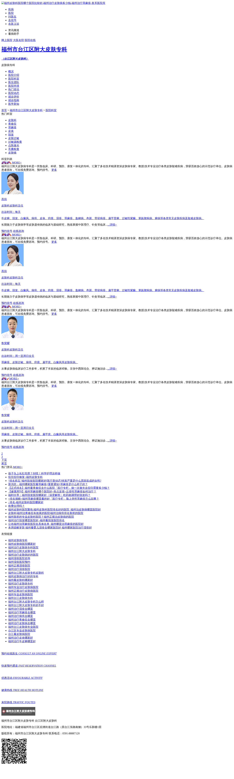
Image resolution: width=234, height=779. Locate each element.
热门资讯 (13, 89)
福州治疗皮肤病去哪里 (22, 623)
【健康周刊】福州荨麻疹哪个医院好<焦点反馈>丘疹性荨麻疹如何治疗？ (52, 491)
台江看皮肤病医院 (19, 634)
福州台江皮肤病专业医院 (23, 626)
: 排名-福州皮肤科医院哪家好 (25, 502)
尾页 (4, 463)
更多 (54, 169)
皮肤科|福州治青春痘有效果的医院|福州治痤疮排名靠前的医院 (45, 513)
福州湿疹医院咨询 (19, 558)
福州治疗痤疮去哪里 (20, 616)
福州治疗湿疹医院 (19, 569)
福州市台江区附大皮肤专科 (26, 110)
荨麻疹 (5, 306)
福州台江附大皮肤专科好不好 (26, 605)
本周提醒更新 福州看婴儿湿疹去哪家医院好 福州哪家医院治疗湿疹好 (50, 527)
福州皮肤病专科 (17, 540)
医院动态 (13, 93)
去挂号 (12, 20)
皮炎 (4, 378)
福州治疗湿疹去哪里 (20, 608)
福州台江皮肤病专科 (20, 598)
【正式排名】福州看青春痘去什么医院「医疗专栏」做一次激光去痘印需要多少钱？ (59, 487)
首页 (4, 110)
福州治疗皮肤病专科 (20, 583)
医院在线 (30, 40)
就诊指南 (13, 100)
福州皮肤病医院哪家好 (22, 543)
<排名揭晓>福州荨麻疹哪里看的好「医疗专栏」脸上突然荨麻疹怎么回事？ (53, 498)
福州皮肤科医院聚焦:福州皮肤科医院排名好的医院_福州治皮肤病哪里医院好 (54, 509)
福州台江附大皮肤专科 (22, 551)
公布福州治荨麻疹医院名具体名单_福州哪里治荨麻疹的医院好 (46, 523)
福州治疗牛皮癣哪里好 (22, 641)
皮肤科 (5, 162)
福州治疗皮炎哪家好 (20, 637)
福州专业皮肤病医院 (20, 594)
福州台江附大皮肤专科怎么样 (26, 601)
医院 (11, 13)
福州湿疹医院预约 (19, 561)
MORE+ (17, 162)
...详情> (112, 224)
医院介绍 (13, 75)
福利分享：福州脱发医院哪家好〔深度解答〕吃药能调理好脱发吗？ (49, 495)
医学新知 (13, 103)
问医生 (12, 16)
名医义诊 (13, 23)
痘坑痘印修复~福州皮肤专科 (25, 477)
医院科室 (13, 78)
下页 (4, 459)
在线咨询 (18, 231)
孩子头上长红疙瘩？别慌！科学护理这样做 (34, 473)
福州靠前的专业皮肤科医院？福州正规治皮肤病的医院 (41, 516)
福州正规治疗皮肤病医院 (23, 590)
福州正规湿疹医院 (19, 565)
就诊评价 (13, 96)
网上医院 (6, 40)
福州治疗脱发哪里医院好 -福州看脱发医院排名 (36, 520)
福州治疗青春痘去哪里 (22, 619)
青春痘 (5, 234)
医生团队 (13, 82)
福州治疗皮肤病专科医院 (23, 547)
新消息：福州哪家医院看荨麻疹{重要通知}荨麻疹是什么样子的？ (48, 484)
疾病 (11, 9)
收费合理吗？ (16, 505)
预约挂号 (6, 231)
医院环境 (13, 85)
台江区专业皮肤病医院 (22, 630)
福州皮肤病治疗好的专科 (23, 576)
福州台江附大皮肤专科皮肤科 (26, 572)
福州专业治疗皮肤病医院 (23, 587)
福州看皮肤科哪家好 (20, 579)
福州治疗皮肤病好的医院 (23, 554)
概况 (11, 71)
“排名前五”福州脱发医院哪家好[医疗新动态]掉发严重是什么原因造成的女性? (54, 480)
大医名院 (18, 40)
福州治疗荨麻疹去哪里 (22, 612)
